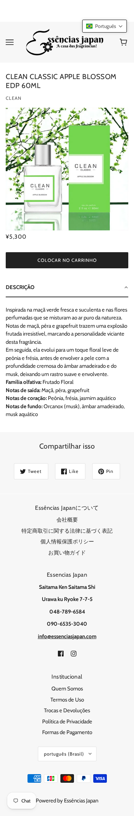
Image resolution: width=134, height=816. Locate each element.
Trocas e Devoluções (67, 710)
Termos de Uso (67, 700)
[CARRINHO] (124, 42)
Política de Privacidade (67, 721)
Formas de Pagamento (67, 732)
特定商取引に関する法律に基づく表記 (67, 531)
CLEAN (13, 98)
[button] (104, 26)
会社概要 (67, 520)
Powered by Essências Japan (67, 800)
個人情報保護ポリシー (67, 541)
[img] (60, 653)
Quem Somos (67, 688)
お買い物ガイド (67, 552)
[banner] (65, 41)
